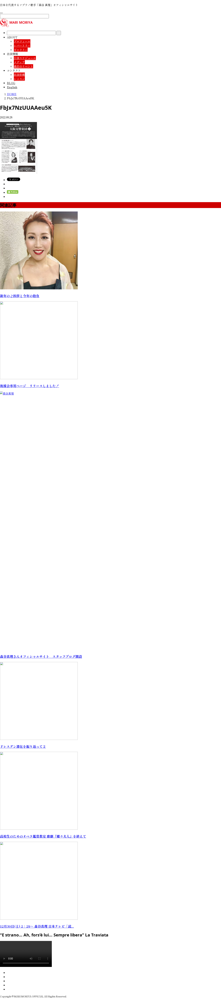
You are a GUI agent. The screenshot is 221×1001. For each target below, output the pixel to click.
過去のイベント (23, 66)
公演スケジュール (25, 58)
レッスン (19, 79)
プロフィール (22, 41)
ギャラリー (21, 50)
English (12, 87)
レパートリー (22, 45)
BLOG (11, 83)
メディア (19, 62)
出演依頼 (19, 75)
